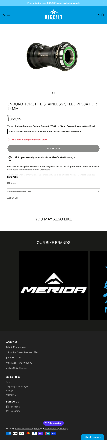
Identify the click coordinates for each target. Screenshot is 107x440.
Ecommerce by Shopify (56, 428)
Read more (12, 177)
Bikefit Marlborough (25, 428)
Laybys (9, 390)
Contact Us (11, 394)
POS (37, 428)
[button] (52, 93)
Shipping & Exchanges (17, 386)
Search (9, 382)
